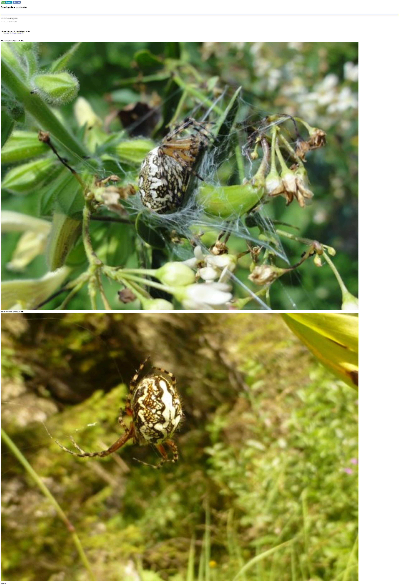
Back (3, 2)
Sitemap (17, 2)
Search (9, 2)
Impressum (3, 583)
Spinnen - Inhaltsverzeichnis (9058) (14, 33)
